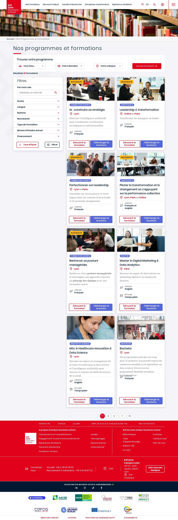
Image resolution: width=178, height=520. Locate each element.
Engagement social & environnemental (59, 438)
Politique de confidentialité (100, 517)
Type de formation (27, 124)
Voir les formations (145, 65)
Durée (20, 101)
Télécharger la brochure (151, 400)
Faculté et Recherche (72, 4)
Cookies (72, 517)
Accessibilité (130, 517)
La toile (126, 450)
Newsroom (44, 423)
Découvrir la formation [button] (79, 144)
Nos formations (33, 4)
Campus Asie (160, 438)
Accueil (10, 39)
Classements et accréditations (55, 434)
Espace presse (98, 442)
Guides (94, 434)
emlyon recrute (147, 423)
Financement (24, 136)
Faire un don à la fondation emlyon (109, 423)
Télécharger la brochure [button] (101, 144)
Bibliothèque (129, 434)
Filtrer (55, 144)
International (97, 447)
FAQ (111, 468)
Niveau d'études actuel (30, 130)
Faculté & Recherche (49, 447)
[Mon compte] (162, 4)
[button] (38, 101)
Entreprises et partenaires (97, 4)
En (147, 4)
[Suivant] (121, 415)
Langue (21, 106)
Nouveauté (23, 118)
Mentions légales (50, 517)
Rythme (21, 112)
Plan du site (159, 442)
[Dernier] (129, 415)
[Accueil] (14, 7)
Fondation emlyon (48, 451)
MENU (172, 2)
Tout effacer (30, 144)
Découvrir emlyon (51, 4)
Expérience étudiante (122, 4)
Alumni (76, 423)
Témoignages (98, 438)
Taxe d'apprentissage (131, 440)
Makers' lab (128, 445)
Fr (143, 4)
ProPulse (157, 434)
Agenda (62, 423)
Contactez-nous (37, 469)
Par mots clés (24, 87)
